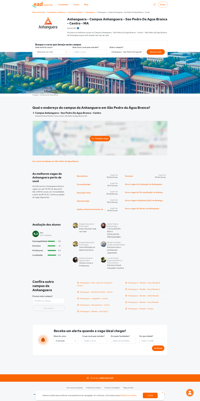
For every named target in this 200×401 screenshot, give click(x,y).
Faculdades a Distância (56, 12)
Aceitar (150, 395)
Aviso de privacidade (75, 388)
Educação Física (84, 192)
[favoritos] (154, 4)
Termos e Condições (112, 388)
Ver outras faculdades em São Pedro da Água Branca (55, 161)
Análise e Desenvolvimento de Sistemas (91, 209)
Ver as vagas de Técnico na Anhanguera (142, 208)
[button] (190, 392)
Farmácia (129, 176)
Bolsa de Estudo (38, 12)
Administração (83, 201)
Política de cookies (93, 388)
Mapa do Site (128, 388)
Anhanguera (90, 12)
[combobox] (89, 52)
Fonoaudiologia (83, 184)
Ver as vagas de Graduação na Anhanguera (143, 184)
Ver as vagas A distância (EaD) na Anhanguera (144, 200)
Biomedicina (82, 176)
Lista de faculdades (75, 12)
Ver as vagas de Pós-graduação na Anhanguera (144, 192)
